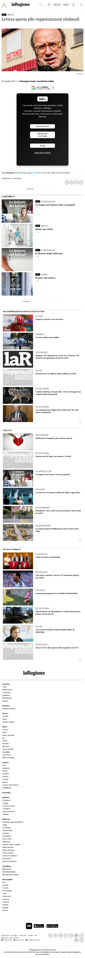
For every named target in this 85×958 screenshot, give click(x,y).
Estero (5, 713)
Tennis (4, 741)
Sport (4, 727)
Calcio (4, 732)
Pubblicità (4, 938)
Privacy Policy (7, 940)
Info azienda (7, 891)
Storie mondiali (7, 749)
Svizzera (6, 706)
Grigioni (5, 701)
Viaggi (4, 825)
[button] (50, 935)
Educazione (6, 858)
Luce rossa (6, 755)
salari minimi (16, 178)
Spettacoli (6, 768)
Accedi (42, 146)
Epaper (66, 5)
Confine (5, 716)
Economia (6, 793)
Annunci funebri (14, 938)
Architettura (6, 836)
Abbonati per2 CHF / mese (42, 135)
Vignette (5, 907)
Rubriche (6, 819)
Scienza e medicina (9, 856)
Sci (3, 738)
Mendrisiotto (7, 698)
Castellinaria (6, 788)
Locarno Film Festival (10, 785)
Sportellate (6, 752)
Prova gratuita (42, 126)
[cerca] (41, 4)
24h (3, 882)
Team (4, 893)
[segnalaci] (49, 4)
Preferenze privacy (33, 940)
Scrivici (5, 910)
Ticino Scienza (7, 853)
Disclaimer (14, 935)
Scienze (5, 776)
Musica (5, 782)
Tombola (5, 902)
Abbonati (57, 5)
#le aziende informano (10, 875)
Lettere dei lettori (8, 811)
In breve (5, 888)
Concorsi (5, 899)
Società (5, 779)
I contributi (6, 809)
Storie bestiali (7, 830)
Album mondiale (8, 758)
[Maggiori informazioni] (53, 88)
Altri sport (5, 746)
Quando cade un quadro (11, 844)
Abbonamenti (5, 935)
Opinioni (5, 797)
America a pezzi (8, 722)
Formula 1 (5, 744)
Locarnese (6, 692)
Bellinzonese (7, 690)
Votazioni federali (8, 709)
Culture (5, 762)
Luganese (6, 695)
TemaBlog (6, 866)
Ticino (4, 687)
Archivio (5, 885)
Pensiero (5, 774)
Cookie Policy (19, 940)
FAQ (35, 935)
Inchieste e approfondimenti (12, 822)
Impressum (22, 935)
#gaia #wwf (6, 869)
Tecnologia (6, 828)
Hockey (5, 729)
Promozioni (6, 896)
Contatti (30, 935)
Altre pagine (7, 879)
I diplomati (6, 842)
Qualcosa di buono (9, 861)
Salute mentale (7, 847)
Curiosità (5, 833)
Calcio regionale (8, 735)
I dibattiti (5, 814)
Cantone (6, 684)
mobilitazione (6, 178)
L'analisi (5, 803)
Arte (3, 765)
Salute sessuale (8, 850)
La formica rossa (8, 806)
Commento (6, 800)
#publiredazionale (8, 872)
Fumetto (5, 905)
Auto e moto (7, 839)
